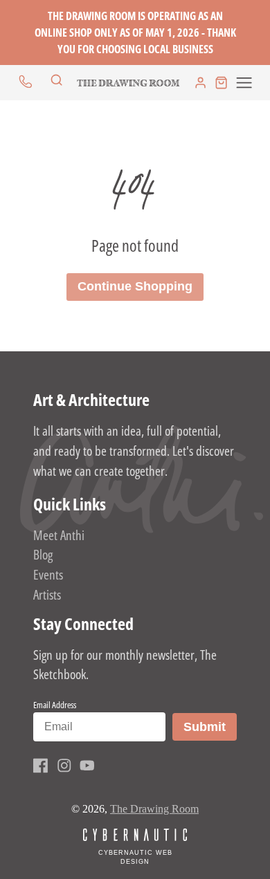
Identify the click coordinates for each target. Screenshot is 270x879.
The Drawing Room (154, 809)
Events (48, 574)
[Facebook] (40, 765)
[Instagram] (64, 765)
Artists (47, 594)
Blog (43, 554)
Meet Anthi (58, 535)
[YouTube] (87, 765)
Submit (210, 726)
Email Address (54, 704)
